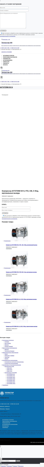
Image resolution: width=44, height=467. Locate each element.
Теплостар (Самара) (9, 351)
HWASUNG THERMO (9, 355)
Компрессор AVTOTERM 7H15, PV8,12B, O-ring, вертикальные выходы (21, 272)
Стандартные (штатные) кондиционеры (14, 361)
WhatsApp (2, 408)
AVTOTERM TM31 (11, 382)
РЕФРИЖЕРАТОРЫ (6, 58)
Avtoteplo (7, 341)
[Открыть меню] (1, 77)
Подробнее (9, 248)
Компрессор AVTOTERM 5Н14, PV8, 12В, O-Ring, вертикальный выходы (21, 245)
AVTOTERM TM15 (11, 377)
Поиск (18, 460)
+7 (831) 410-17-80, (5, 81)
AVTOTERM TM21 (11, 380)
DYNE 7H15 (9, 371)
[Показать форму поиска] (1, 68)
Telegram (7, 408)
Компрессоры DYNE (9, 366)
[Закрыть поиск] (1, 459)
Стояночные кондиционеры (11, 363)
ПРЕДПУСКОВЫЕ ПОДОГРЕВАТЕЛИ (10, 57)
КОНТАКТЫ (5, 64)
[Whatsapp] (9, 466)
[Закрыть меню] (0, 446)
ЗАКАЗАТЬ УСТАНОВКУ (6, 51)
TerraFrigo (7, 357)
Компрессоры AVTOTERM (11, 372)
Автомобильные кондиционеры (9, 360)
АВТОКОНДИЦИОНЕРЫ (7, 60)
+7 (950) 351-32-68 (14, 47)
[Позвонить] (3, 466)
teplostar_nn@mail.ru (5, 406)
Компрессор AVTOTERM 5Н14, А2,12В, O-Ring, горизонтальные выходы (21, 326)
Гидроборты (5, 385)
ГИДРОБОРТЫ (6, 63)
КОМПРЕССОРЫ (6, 61)
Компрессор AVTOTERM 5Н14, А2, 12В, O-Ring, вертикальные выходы (21, 299)
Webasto (7, 344)
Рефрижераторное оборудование (10, 352)
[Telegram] (14, 466)
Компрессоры (5, 425)
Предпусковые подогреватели (9, 348)
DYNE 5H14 (9, 369)
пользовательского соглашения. (7, 36)
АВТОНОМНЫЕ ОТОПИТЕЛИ (8, 55)
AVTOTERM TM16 (11, 378)
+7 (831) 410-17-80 (4, 47)
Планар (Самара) (9, 346)
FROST (6, 354)
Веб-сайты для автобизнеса (37, 442)
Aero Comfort (8, 343)
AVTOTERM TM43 (11, 383)
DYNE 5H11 (9, 368)
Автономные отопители (8, 340)
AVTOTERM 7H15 (11, 375)
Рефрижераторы (6, 422)
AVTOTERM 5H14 (6, 87)
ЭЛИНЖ (6, 358)
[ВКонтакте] (20, 466)
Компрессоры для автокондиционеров (11, 365)
